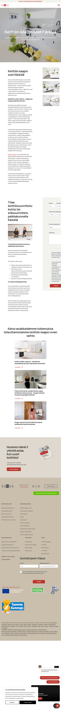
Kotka (25, 624)
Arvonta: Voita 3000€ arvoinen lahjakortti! (30, 1)
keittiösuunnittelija (32, 633)
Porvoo (18, 624)
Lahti (25, 626)
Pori (17, 626)
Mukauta (12, 702)
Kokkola (9, 624)
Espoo (56, 626)
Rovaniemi (41, 624)
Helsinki (5, 628)
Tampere (51, 626)
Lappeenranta (6, 626)
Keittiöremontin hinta (19, 629)
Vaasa (46, 624)
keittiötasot (42, 633)
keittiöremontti (42, 629)
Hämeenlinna (52, 624)
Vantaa (46, 626)
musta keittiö (23, 635)
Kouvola (21, 626)
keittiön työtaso (9, 633)
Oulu (42, 626)
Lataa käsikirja (13, 469)
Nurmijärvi (54, 622)
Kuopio (29, 626)
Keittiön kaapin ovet (13, 154)
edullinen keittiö (21, 631)
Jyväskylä (34, 626)
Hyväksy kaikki (27, 702)
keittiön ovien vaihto (20, 633)
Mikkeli (29, 624)
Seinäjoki (34, 624)
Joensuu (12, 626)
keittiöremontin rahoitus (12, 635)
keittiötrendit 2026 (32, 631)
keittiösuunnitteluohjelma (9, 631)
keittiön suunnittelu (31, 629)
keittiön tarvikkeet (44, 631)
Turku (39, 626)
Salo (22, 624)
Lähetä (39, 581)
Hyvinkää (4, 624)
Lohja (13, 624)
